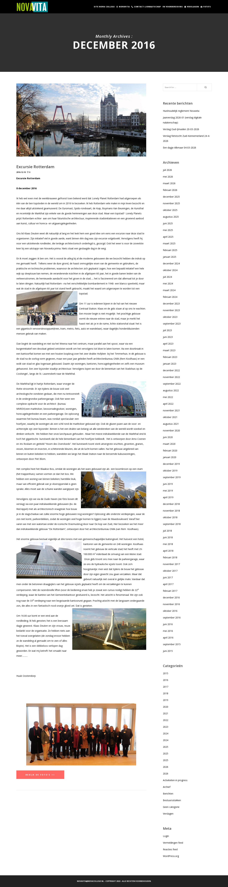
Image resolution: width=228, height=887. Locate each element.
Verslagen (168, 813)
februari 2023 (170, 357)
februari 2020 (170, 450)
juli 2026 (167, 170)
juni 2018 (168, 537)
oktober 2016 (170, 610)
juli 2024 (167, 276)
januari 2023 (169, 363)
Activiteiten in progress (175, 780)
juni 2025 (168, 223)
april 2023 (168, 343)
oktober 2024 (170, 270)
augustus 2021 (171, 423)
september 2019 (172, 477)
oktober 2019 (170, 470)
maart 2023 (169, 350)
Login (166, 836)
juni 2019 (168, 484)
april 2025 (168, 236)
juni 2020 (168, 437)
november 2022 (171, 377)
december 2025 (171, 196)
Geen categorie (171, 807)
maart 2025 (169, 243)
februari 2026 (170, 190)
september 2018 (172, 524)
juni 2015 (168, 651)
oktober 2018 (170, 517)
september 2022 (172, 383)
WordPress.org (171, 856)
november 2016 (171, 604)
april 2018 (168, 550)
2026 (165, 766)
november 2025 (171, 203)
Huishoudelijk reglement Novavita (181, 110)
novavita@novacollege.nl (90, 881)
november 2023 (171, 310)
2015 (165, 673)
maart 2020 (169, 443)
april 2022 (168, 403)
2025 (165, 746)
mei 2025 (168, 230)
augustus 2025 (171, 216)
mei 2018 (168, 544)
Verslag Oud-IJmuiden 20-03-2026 (181, 129)
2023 (165, 726)
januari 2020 (169, 457)
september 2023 (172, 323)
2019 (165, 700)
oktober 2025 (170, 210)
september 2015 (172, 644)
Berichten (168, 793)
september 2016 (172, 617)
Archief (166, 786)
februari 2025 (170, 250)
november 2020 (171, 430)
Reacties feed (170, 849)
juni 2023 (168, 337)
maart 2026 (169, 183)
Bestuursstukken (172, 800)
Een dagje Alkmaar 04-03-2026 (179, 147)
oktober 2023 (170, 316)
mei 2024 (168, 283)
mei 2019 (168, 490)
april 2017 (168, 584)
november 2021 (171, 410)
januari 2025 (169, 256)
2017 (165, 686)
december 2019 (171, 463)
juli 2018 (167, 530)
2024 (165, 733)
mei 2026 (168, 176)
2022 (165, 720)
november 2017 (171, 564)
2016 (165, 680)
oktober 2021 (170, 417)
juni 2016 (168, 624)
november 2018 (171, 510)
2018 (165, 693)
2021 (165, 713)
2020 (165, 706)
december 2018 (171, 504)
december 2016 (171, 597)
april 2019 (168, 497)
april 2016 (168, 637)
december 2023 (171, 303)
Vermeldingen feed (173, 842)
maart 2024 (169, 290)
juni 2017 (168, 577)
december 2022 (171, 370)
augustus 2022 (171, 390)
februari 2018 (170, 557)
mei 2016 (168, 630)
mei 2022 (168, 397)
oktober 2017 (170, 570)
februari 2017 (170, 590)
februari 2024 (170, 296)
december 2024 (171, 263)
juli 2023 (167, 330)
